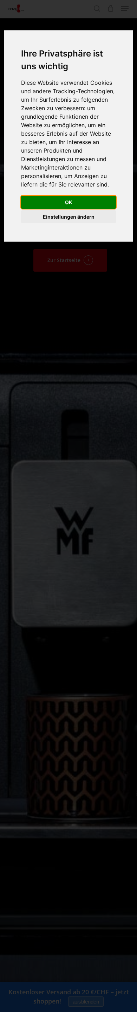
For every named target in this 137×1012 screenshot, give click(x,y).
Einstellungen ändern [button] (68, 217)
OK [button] (68, 202)
